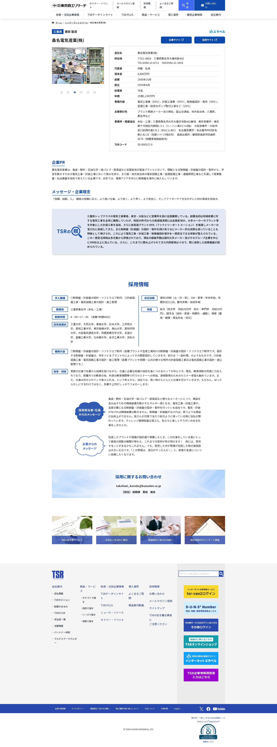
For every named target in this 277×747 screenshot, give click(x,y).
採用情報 (154, 586)
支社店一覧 (59, 619)
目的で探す (88, 608)
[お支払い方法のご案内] (116, 530)
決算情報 (58, 625)
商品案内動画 (136, 605)
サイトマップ (157, 608)
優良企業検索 (194, 15)
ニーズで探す (89, 614)
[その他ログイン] (201, 625)
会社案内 (216, 15)
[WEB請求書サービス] (72, 530)
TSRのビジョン (62, 599)
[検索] (221, 574)
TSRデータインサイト (100, 15)
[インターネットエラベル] (201, 658)
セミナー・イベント (112, 620)
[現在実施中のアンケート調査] (205, 530)
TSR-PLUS (127, 15)
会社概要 (58, 593)
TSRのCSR (59, 612)
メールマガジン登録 (160, 601)
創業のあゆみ (61, 606)
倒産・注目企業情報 (67, 15)
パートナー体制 (62, 632)
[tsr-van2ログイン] (201, 591)
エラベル (219, 32)
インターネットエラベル (76, 22)
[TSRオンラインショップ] (201, 641)
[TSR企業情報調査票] (201, 675)
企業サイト (174, 39)
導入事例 (173, 15)
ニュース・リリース (112, 612)
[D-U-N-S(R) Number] (201, 608)
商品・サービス (151, 15)
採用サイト (208, 39)
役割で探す (88, 621)
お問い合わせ (157, 594)
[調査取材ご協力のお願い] (160, 530)
